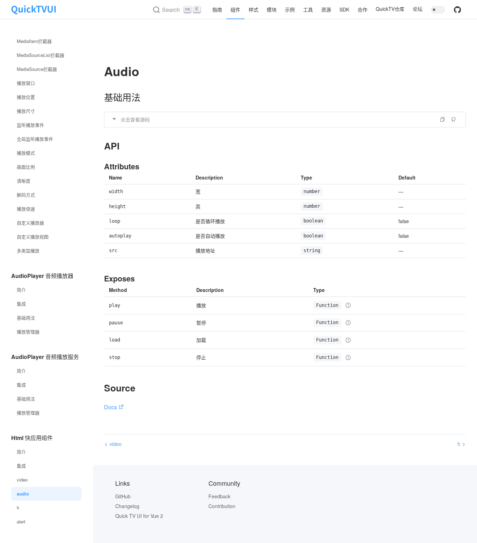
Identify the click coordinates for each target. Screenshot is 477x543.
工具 (308, 9)
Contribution (221, 505)
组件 (235, 9)
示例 (290, 9)
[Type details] (348, 305)
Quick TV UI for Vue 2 (139, 515)
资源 (326, 9)
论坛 (418, 9)
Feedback (219, 496)
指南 (217, 9)
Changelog (127, 505)
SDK (344, 9)
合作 (362, 9)
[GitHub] (457, 12)
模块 (272, 9)
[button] (284, 119)
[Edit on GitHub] (453, 119)
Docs (110, 407)
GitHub (123, 496)
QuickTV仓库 (390, 9)
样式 (253, 9)
